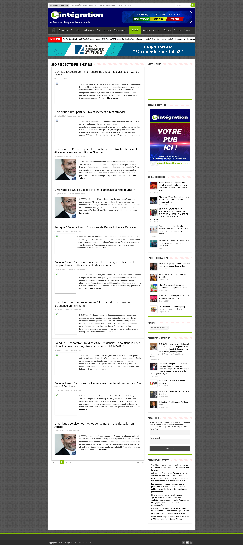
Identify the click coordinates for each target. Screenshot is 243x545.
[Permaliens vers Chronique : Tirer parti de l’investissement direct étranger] (66, 140)
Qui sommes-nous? (107, 5)
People (167, 30)
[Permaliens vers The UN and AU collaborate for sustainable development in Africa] (154, 291)
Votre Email (155, 438)
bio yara (154, 484)
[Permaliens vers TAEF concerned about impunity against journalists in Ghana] (154, 313)
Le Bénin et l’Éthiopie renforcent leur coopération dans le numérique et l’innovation (174, 243)
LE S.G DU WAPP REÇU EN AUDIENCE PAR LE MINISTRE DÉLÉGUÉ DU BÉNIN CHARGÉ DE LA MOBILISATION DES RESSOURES (169, 214)
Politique (135, 30)
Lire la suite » (112, 98)
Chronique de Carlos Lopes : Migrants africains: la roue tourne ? (94, 189)
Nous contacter (125, 5)
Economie (75, 30)
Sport (187, 30)
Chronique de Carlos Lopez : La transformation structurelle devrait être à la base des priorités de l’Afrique (95, 151)
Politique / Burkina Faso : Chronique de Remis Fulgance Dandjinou (95, 227)
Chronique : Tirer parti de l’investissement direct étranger (89, 112)
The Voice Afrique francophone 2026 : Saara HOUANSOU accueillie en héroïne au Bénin (174, 199)
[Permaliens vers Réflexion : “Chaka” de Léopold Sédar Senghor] (154, 397)
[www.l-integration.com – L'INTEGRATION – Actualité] (77, 17)
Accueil (53, 30)
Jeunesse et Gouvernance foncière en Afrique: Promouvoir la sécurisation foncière (170, 467)
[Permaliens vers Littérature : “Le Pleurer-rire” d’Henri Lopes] (154, 408)
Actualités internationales (84, 5)
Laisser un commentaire (77, 79)
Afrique (157, 30)
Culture (177, 30)
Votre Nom (154, 429)
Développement (121, 30)
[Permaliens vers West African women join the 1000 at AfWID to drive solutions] (154, 302)
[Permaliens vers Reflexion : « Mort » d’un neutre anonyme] (154, 387)
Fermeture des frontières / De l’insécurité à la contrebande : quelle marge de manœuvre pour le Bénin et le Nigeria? (170, 510)
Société (146, 30)
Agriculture (89, 30)
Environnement (104, 30)
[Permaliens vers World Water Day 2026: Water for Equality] (154, 280)
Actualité (63, 30)
